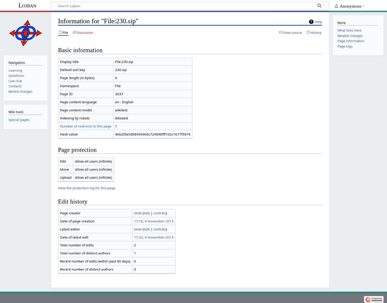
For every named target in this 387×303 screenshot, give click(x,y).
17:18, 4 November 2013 (154, 221)
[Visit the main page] (25, 33)
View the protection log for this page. (87, 188)
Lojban (27, 5)
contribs (159, 213)
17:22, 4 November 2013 (154, 237)
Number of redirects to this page (86, 126)
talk (147, 213)
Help (318, 21)
